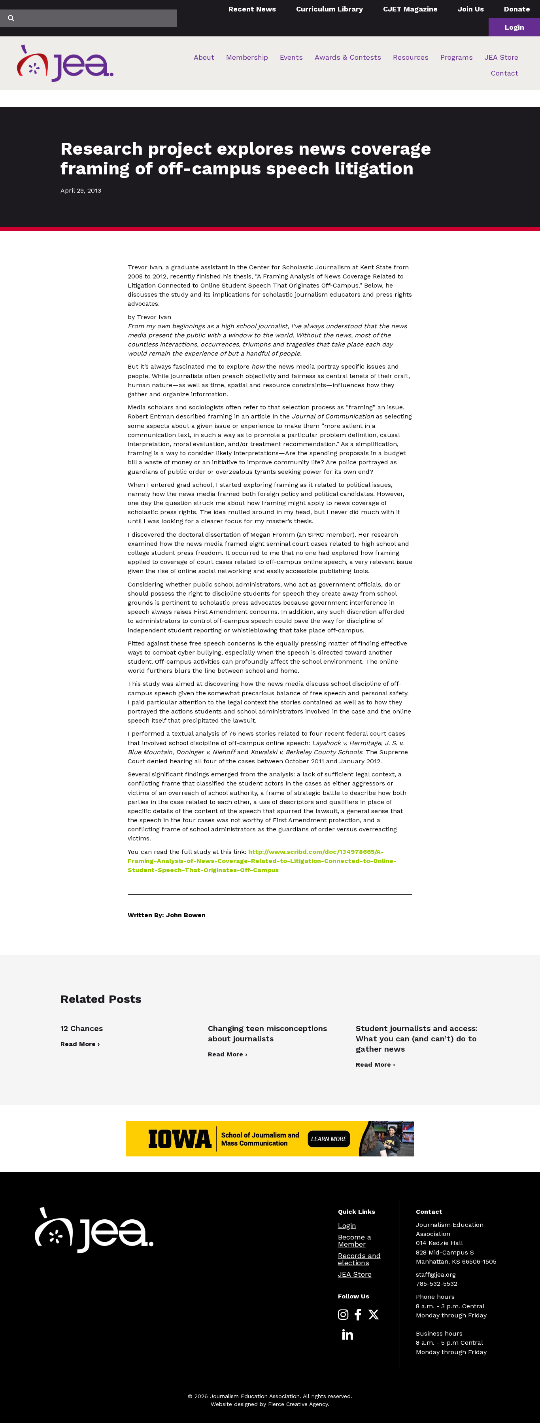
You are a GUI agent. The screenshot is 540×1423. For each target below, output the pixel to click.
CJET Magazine (410, 9)
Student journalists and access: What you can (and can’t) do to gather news (417, 1039)
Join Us (471, 9)
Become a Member (354, 1240)
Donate (517, 9)
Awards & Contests (348, 57)
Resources (411, 57)
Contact (504, 73)
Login (514, 27)
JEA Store (501, 57)
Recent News (252, 9)
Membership (247, 57)
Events (291, 57)
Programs (456, 57)
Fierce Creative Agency (298, 1404)
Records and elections (359, 1259)
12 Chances (81, 1028)
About (204, 57)
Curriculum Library (329, 9)
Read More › (80, 1044)
